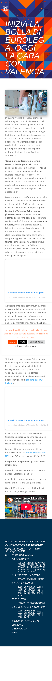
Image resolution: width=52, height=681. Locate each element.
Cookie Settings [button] (36, 341)
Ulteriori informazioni (26, 346)
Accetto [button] (12, 342)
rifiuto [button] (22, 341)
